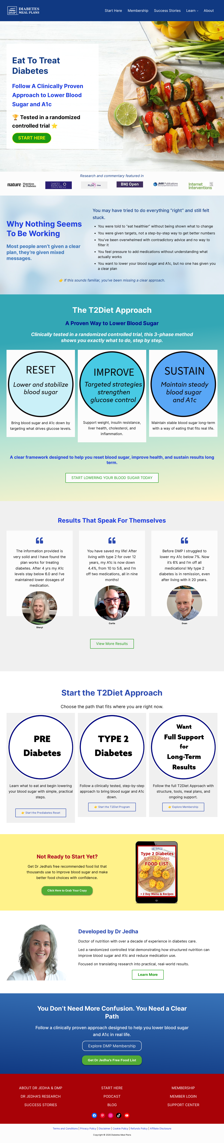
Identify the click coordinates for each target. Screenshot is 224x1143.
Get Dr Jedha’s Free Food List (112, 1060)
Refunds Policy (139, 1128)
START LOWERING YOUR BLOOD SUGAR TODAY (112, 477)
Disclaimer (104, 1128)
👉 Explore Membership (183, 807)
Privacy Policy (88, 1128)
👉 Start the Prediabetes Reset (40, 812)
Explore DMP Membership (112, 1046)
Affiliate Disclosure (160, 1128)
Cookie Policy (120, 1128)
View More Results (112, 643)
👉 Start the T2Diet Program (112, 807)
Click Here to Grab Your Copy (67, 890)
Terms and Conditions (65, 1128)
